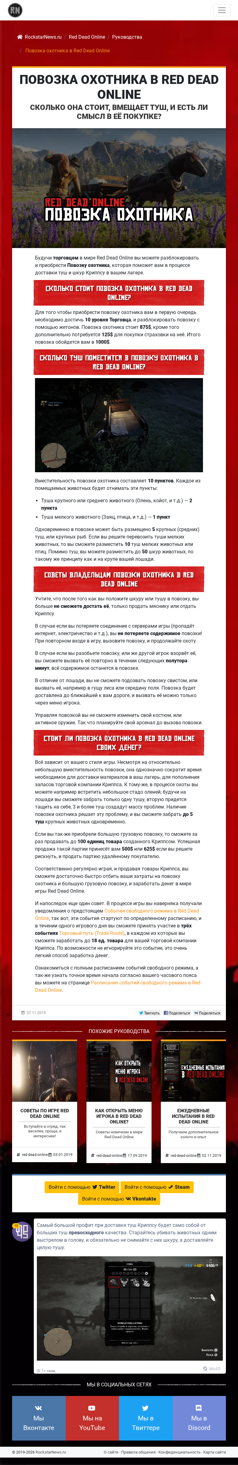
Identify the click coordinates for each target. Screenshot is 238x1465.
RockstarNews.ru (51, 1452)
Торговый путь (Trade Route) (92, 933)
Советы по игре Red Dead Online (44, 1113)
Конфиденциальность (179, 1452)
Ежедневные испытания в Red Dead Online (193, 1116)
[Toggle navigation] (222, 10)
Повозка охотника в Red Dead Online (119, 87)
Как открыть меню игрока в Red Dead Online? (119, 1116)
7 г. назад (48, 1370)
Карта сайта (214, 1452)
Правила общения (138, 1452)
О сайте (111, 1452)
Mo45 (214, 1368)
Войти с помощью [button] (82, 1187)
